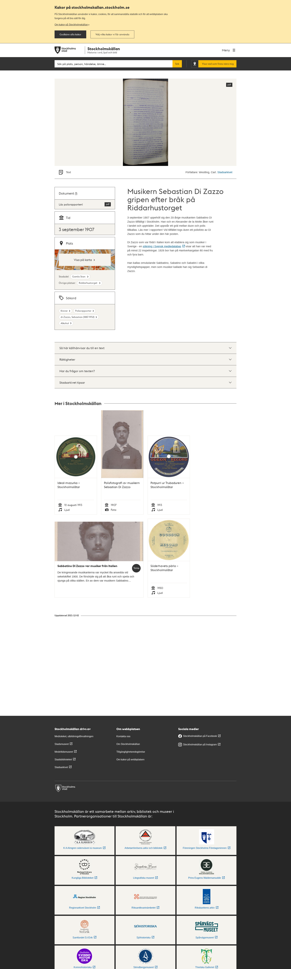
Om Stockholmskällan (128, 744)
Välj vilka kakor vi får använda (112, 34)
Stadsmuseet (62, 744)
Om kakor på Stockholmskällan (71, 24)
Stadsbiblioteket (63, 759)
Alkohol (65, 323)
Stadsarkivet (224, 172)
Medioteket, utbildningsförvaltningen (74, 736)
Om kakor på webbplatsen (130, 759)
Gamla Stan (79, 276)
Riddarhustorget (88, 282)
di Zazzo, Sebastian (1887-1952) (77, 317)
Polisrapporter (83, 310)
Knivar (64, 310)
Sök (177, 63)
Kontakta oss (123, 736)
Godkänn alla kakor (70, 34)
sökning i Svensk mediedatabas (162, 246)
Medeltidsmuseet (64, 752)
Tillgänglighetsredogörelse (130, 752)
